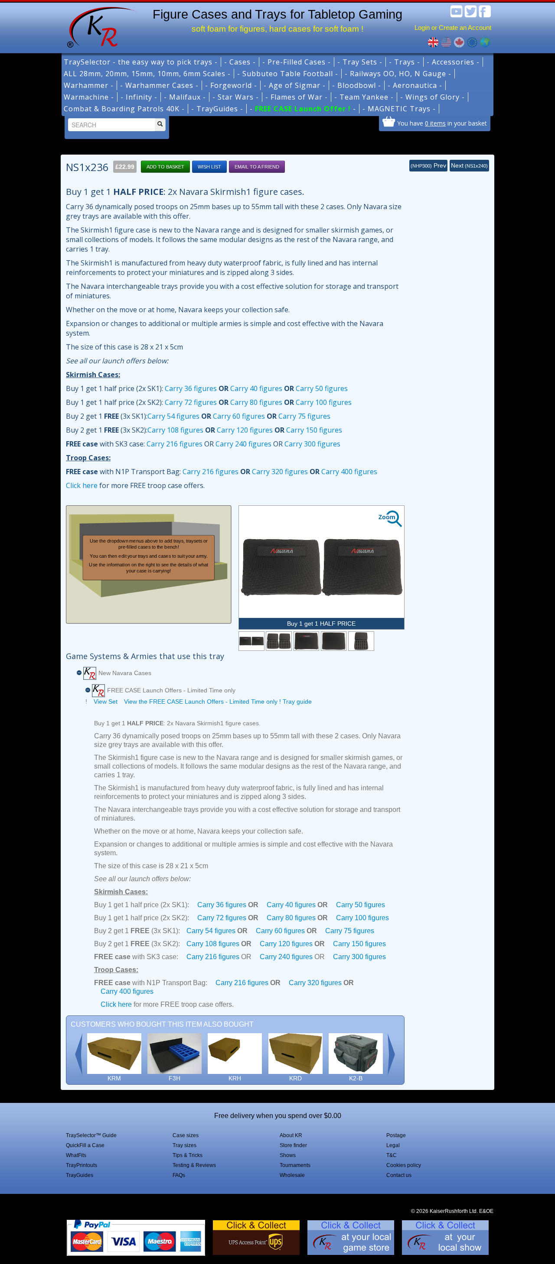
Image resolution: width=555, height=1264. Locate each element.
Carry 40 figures (256, 388)
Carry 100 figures (324, 402)
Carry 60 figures (239, 416)
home (98, 26)
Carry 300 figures (312, 444)
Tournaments (295, 1165)
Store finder (293, 1145)
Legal (393, 1145)
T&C (391, 1155)
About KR (291, 1135)
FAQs (179, 1175)
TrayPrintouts (81, 1165)
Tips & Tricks (187, 1155)
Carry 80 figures (256, 402)
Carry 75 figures (304, 416)
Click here (82, 485)
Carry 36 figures (191, 388)
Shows (288, 1155)
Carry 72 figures (191, 402)
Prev (428, 165)
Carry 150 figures (314, 430)
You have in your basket (442, 123)
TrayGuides (79, 1175)
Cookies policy (403, 1165)
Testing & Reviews (194, 1165)
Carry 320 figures (280, 471)
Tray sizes (184, 1145)
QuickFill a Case (85, 1145)
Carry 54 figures (173, 416)
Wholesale (292, 1175)
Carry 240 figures (243, 444)
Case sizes (186, 1135)
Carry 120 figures (245, 430)
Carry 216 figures (174, 444)
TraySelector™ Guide (91, 1135)
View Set (106, 701)
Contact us (398, 1175)
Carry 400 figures (349, 471)
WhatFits (76, 1155)
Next (469, 165)
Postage (396, 1135)
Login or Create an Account (453, 27)
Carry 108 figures (175, 430)
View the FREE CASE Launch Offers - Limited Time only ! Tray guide (218, 701)
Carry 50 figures (322, 388)
